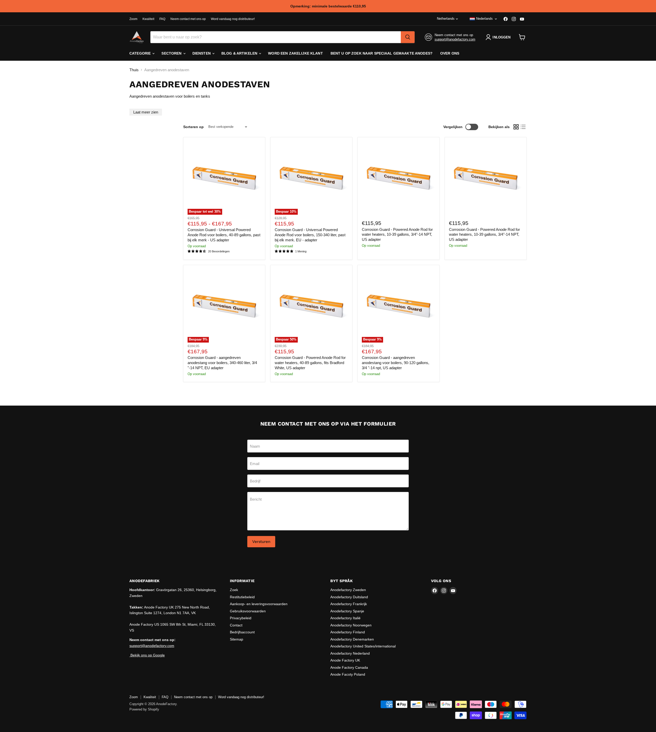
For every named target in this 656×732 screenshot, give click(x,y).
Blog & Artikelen (239, 53)
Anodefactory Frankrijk (348, 604)
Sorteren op (193, 127)
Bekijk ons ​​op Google (147, 655)
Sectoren (171, 53)
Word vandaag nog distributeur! (233, 19)
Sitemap (236, 639)
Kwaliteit (148, 19)
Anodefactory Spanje (347, 611)
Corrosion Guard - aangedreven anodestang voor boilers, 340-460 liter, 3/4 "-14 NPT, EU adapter (222, 362)
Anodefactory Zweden (348, 590)
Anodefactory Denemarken (352, 639)
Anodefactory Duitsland (349, 597)
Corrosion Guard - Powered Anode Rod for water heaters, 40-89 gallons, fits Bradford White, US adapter (310, 362)
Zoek (234, 590)
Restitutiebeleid (242, 597)
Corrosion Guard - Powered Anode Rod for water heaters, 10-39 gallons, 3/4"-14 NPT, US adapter (397, 234)
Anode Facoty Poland (347, 674)
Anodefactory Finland (347, 632)
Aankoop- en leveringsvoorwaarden (259, 604)
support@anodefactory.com (455, 39)
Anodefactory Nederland (350, 653)
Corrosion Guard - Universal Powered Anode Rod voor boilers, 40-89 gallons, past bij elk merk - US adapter (224, 235)
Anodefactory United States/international (363, 646)
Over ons (449, 53)
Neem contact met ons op (188, 19)
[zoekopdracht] (408, 37)
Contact (236, 625)
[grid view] (516, 126)
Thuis (134, 70)
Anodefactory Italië (345, 618)
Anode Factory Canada (349, 667)
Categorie (140, 53)
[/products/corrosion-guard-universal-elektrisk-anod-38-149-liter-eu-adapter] (398, 178)
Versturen (261, 541)
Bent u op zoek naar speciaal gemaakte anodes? (382, 53)
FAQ (162, 19)
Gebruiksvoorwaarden (248, 611)
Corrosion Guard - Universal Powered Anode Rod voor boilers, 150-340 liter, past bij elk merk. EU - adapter (310, 235)
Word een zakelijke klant (295, 53)
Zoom (133, 19)
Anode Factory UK (345, 660)
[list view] (523, 126)
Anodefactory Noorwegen (351, 625)
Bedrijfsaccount (242, 632)
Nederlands (484, 18)
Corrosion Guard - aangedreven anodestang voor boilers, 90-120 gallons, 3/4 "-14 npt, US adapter (395, 362)
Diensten (202, 53)
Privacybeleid (240, 618)
